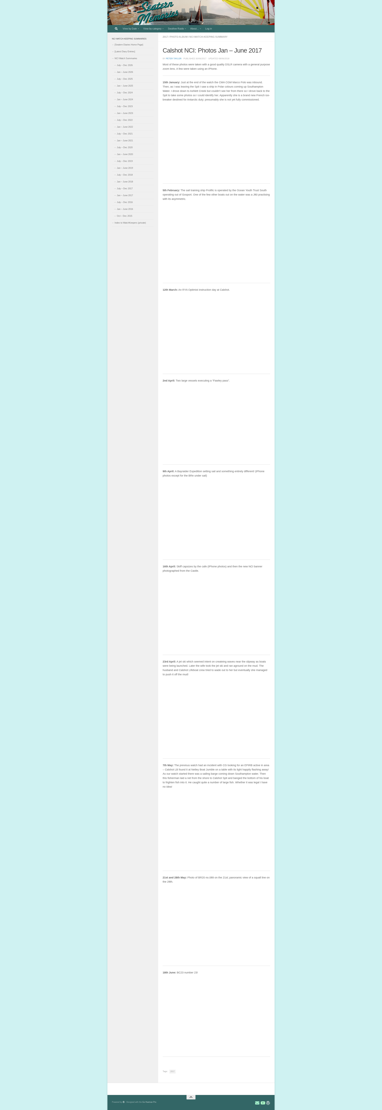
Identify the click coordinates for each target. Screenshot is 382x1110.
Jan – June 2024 (125, 99)
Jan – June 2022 (125, 127)
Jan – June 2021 (125, 140)
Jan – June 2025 (125, 85)
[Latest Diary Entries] (125, 51)
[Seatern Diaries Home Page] (129, 44)
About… (194, 28)
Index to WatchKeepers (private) (130, 222)
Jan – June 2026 (125, 72)
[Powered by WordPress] (124, 1102)
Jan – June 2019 (125, 168)
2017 (165, 37)
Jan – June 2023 (125, 113)
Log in (208, 28)
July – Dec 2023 (125, 106)
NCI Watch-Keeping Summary (208, 37)
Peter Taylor (173, 58)
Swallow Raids (176, 28)
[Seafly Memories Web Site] (268, 1103)
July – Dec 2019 (125, 161)
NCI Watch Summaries (126, 58)
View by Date (130, 28)
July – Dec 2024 (125, 92)
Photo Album (179, 37)
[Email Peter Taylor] (257, 1103)
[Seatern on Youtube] (263, 1103)
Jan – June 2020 (125, 154)
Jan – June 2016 (125, 209)
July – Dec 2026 (125, 65)
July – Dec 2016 (125, 202)
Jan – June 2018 (125, 181)
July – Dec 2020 (125, 147)
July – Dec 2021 (125, 133)
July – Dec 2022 (125, 120)
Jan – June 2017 (125, 195)
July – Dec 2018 (125, 174)
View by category (152, 28)
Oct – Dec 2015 (124, 216)
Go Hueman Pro (149, 1102)
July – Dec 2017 (125, 188)
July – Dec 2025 (125, 79)
